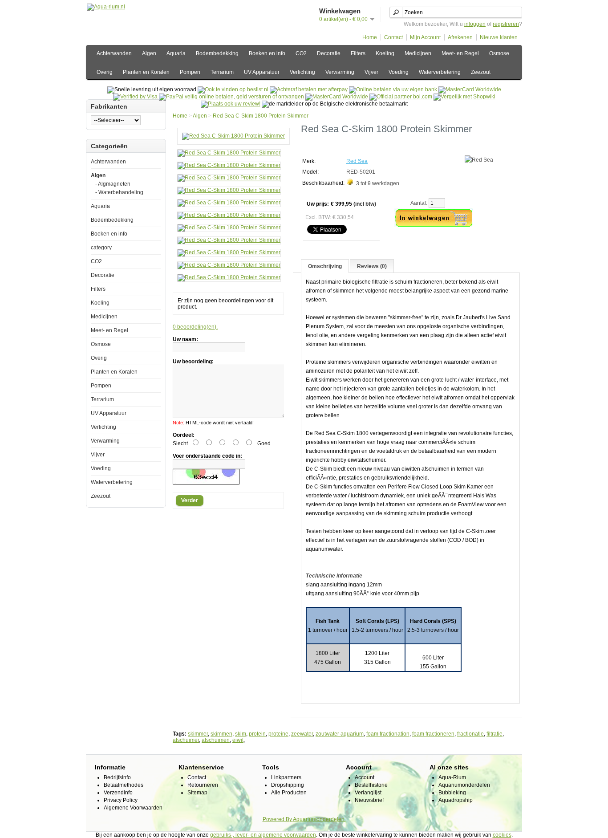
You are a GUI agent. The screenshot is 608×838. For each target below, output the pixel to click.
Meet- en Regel (460, 53)
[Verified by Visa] (135, 97)
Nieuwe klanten (499, 37)
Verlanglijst (368, 792)
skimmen (221, 734)
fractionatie (470, 734)
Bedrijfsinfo (117, 777)
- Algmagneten (112, 184)
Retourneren (202, 785)
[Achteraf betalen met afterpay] (309, 89)
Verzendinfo (118, 792)
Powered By (278, 819)
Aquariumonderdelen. (319, 819)
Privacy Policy (121, 800)
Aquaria (176, 53)
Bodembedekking (217, 53)
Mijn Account (425, 37)
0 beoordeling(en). (195, 327)
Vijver (371, 72)
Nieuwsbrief (369, 800)
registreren (506, 24)
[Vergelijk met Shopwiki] (464, 97)
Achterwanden (114, 53)
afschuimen (216, 740)
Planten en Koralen (146, 72)
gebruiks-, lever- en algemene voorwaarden (263, 835)
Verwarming (339, 72)
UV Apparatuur (262, 72)
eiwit (237, 740)
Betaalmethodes (123, 785)
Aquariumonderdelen (464, 785)
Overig (105, 72)
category (101, 247)
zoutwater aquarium (340, 734)
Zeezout (480, 72)
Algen (149, 53)
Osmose (499, 53)
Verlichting (302, 72)
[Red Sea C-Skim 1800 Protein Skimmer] (233, 136)
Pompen (190, 72)
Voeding (399, 72)
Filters (358, 53)
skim (240, 734)
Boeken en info (267, 53)
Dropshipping (287, 785)
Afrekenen (460, 37)
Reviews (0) (372, 266)
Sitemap (197, 792)
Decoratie (328, 53)
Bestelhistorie (371, 785)
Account (364, 777)
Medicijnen (418, 53)
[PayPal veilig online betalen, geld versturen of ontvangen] (231, 97)
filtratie (494, 734)
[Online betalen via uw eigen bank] (393, 89)
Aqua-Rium (452, 777)
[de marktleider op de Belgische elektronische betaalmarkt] (336, 97)
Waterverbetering (440, 72)
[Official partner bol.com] (400, 97)
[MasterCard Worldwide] (469, 89)
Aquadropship (455, 800)
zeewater (302, 734)
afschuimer (186, 740)
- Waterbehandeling (119, 192)
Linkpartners (286, 777)
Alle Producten (289, 792)
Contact (393, 37)
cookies (502, 835)
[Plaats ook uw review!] (230, 104)
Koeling (385, 53)
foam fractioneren (433, 734)
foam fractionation (387, 734)
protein (257, 734)
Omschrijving (325, 266)
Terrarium (222, 72)
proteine (278, 734)
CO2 (301, 53)
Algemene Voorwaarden (133, 808)
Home (369, 37)
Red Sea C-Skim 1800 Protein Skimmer (260, 116)
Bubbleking (452, 792)
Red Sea (357, 161)
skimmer (198, 734)
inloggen (475, 24)
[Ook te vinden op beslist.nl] (233, 89)
